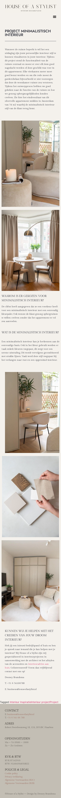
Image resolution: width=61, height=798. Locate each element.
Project (54, 702)
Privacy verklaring (14, 777)
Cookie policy (11, 773)
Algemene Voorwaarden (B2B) (19, 783)
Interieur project (40, 702)
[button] (54, 16)
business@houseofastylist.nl (20, 714)
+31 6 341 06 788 (16, 717)
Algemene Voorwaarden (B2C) (20, 780)
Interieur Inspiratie (20, 702)
